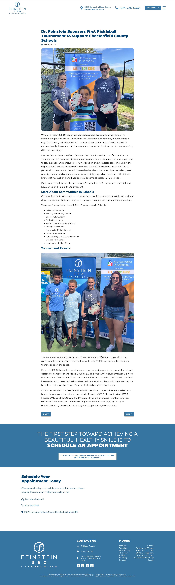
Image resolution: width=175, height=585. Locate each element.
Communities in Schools (70, 155)
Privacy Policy (99, 574)
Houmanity (122, 574)
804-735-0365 (130, 7)
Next (129, 414)
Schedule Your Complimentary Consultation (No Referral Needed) (87, 457)
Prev (46, 414)
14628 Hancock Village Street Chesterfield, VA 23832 (51, 512)
